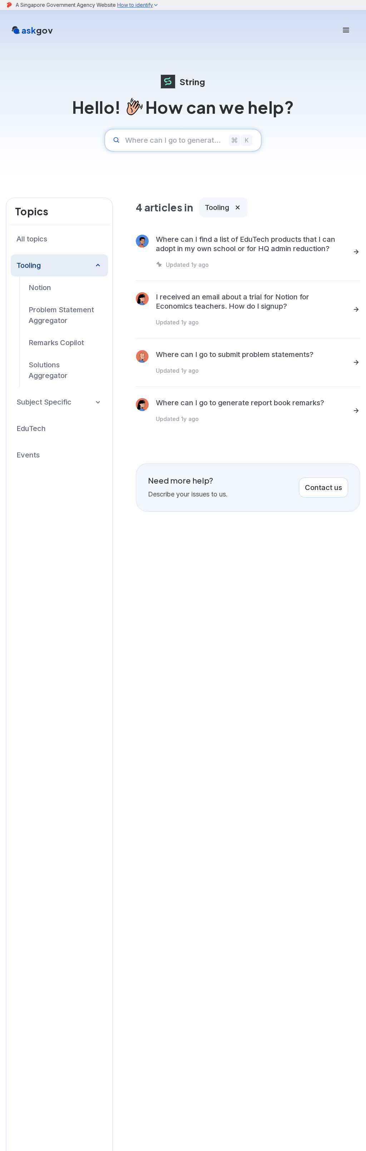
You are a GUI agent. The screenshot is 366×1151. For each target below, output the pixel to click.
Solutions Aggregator (48, 370)
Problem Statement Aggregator (61, 315)
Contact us (323, 487)
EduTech (31, 428)
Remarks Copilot (56, 342)
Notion (40, 287)
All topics (31, 239)
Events (28, 455)
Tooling (28, 265)
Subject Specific (43, 402)
